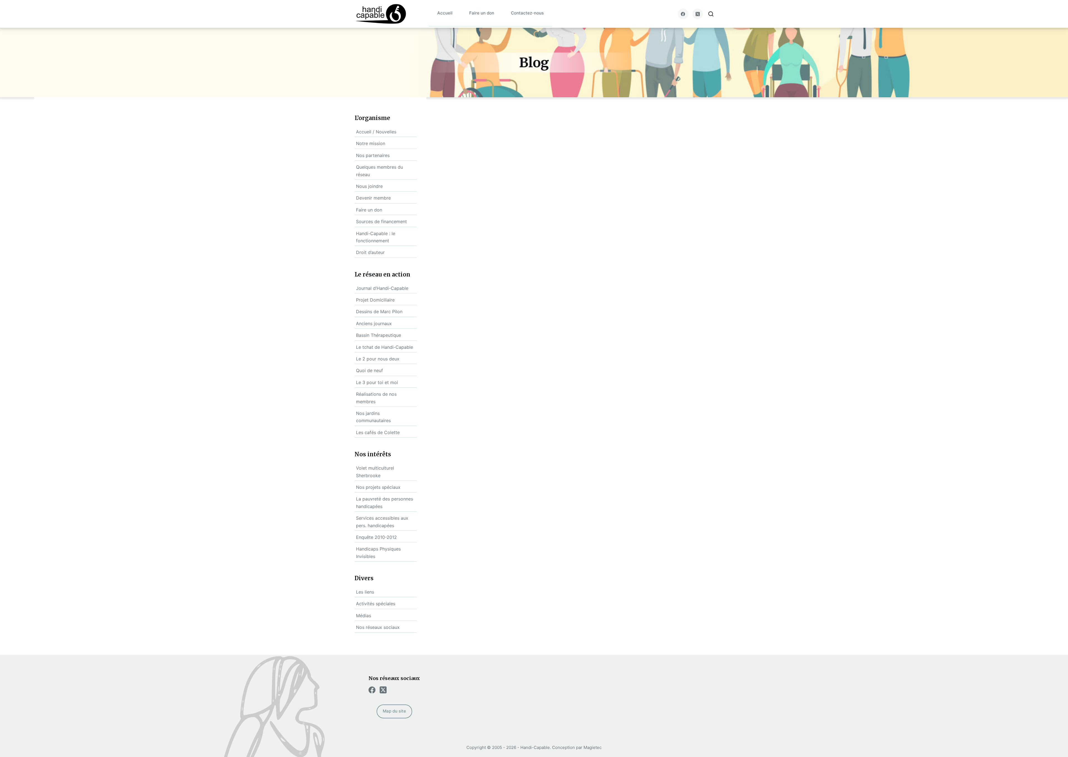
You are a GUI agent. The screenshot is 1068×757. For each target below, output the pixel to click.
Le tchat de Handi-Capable (384, 347)
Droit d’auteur (370, 252)
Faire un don (481, 13)
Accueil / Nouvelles (376, 132)
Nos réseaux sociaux (378, 627)
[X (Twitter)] (698, 14)
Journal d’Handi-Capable (382, 288)
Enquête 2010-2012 (376, 537)
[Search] (710, 13)
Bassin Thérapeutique (378, 335)
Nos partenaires (373, 155)
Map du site (394, 711)
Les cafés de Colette (378, 432)
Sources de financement (381, 221)
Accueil (445, 13)
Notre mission (370, 143)
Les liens (365, 592)
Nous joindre (369, 186)
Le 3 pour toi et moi (377, 382)
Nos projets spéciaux (378, 487)
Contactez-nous (527, 13)
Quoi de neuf (369, 370)
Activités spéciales (375, 603)
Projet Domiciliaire (375, 300)
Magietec (593, 747)
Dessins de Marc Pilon (379, 311)
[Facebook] (683, 14)
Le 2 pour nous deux (377, 359)
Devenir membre (373, 198)
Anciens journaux (374, 323)
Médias (363, 615)
